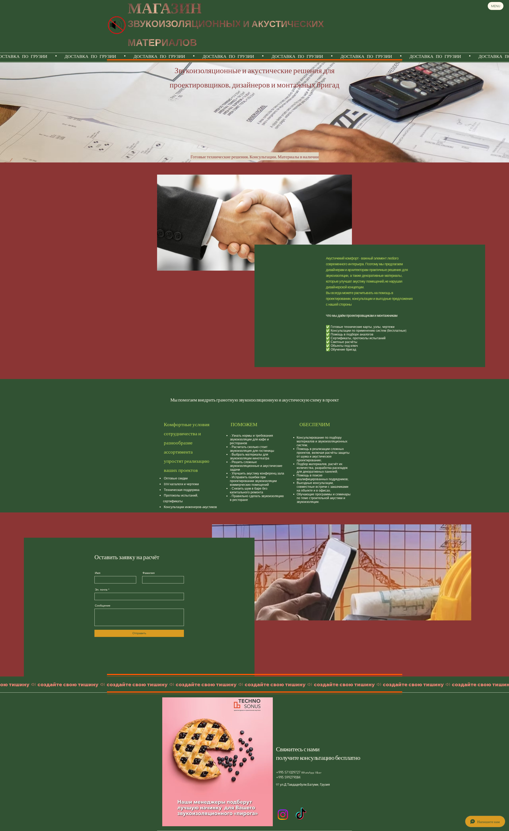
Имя (97, 572)
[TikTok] (301, 814)
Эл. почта (101, 589)
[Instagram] (283, 814)
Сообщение (102, 605)
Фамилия (149, 572)
